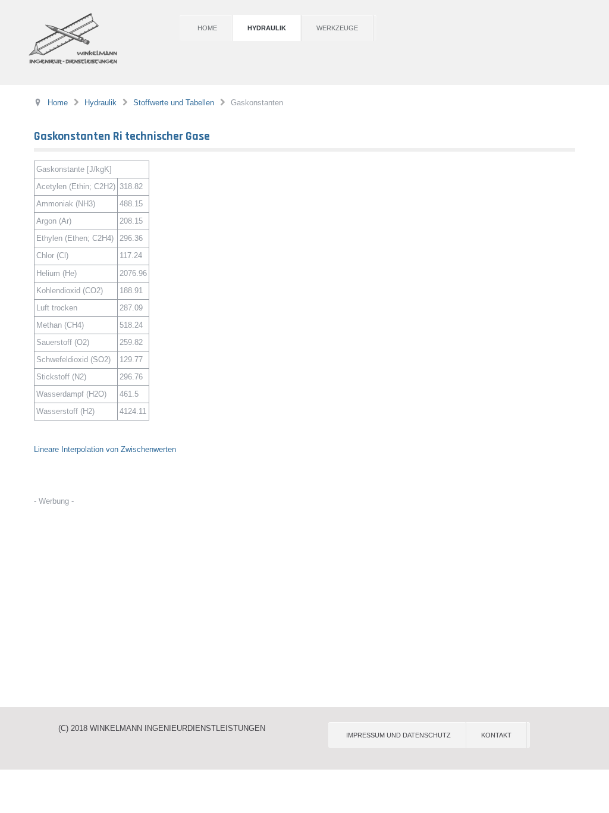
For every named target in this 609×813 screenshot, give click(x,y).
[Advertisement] (304, 600)
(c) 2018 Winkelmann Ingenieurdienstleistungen (161, 728)
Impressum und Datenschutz (398, 735)
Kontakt (496, 735)
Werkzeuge (337, 28)
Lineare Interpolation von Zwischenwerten (105, 449)
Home (207, 28)
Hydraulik (266, 28)
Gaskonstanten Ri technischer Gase (122, 136)
